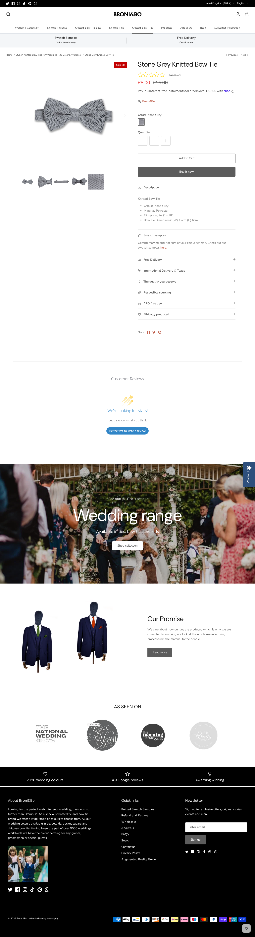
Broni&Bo (148, 101)
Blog (203, 28)
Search (125, 840)
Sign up (195, 840)
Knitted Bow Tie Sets (88, 28)
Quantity (144, 132)
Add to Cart (186, 158)
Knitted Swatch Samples (137, 809)
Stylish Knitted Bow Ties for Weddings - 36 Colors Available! (48, 54)
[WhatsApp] (35, 3)
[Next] (124, 115)
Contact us (128, 847)
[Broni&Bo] (127, 14)
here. (163, 248)
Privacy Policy (130, 853)
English (241, 3)
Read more (160, 652)
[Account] (237, 14)
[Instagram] (18, 3)
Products (166, 28)
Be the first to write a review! (127, 431)
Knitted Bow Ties (142, 28)
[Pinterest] (29, 3)
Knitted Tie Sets (57, 28)
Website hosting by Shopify (43, 918)
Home (9, 54)
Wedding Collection (27, 28)
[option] (74, 114)
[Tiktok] (24, 3)
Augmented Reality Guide (138, 859)
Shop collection (127, 546)
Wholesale (128, 822)
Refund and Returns (134, 815)
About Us (186, 28)
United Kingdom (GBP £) (218, 3)
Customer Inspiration (227, 28)
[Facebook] (13, 3)
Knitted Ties (116, 28)
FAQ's (125, 834)
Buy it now (186, 172)
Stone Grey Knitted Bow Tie (99, 54)
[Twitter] (7, 3)
